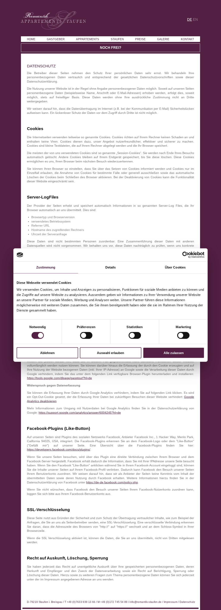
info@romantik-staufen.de (145, 602)
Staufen (117, 39)
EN (195, 19)
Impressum (170, 602)
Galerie (163, 39)
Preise (140, 39)
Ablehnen (47, 352)
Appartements (87, 39)
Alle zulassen (174, 352)
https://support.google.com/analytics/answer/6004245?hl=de (80, 412)
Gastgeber (56, 39)
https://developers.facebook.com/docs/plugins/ (58, 449)
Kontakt (187, 39)
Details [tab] (110, 267)
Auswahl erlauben (110, 352)
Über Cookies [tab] (175, 267)
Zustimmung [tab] (45, 267)
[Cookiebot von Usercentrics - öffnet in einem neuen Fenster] (185, 255)
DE (189, 19)
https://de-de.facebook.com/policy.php (112, 482)
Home (31, 39)
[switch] (86, 335)
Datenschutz (187, 602)
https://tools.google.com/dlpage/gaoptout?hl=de (59, 378)
